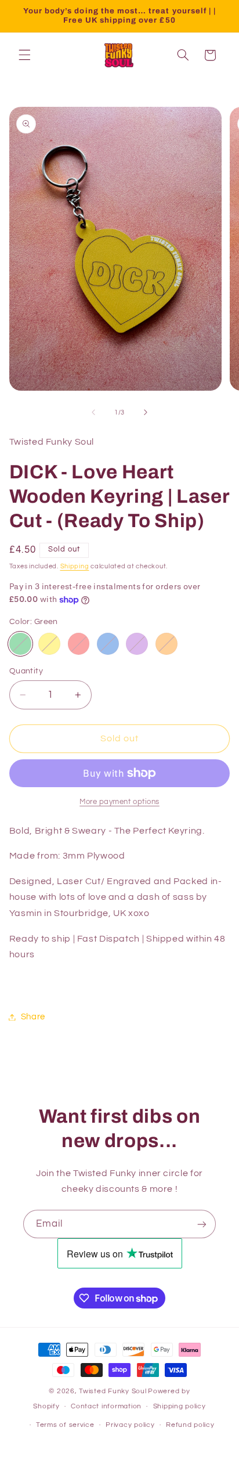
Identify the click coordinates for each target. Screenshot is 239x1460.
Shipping (74, 566)
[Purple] (137, 644)
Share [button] (33, 1016)
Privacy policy (130, 1425)
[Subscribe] (202, 1224)
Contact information (106, 1406)
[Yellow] (49, 644)
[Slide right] (145, 412)
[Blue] (108, 644)
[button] (24, 55)
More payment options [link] (119, 802)
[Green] (20, 644)
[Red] (79, 644)
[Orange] (166, 644)
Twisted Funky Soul (112, 1391)
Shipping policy (179, 1406)
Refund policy (190, 1425)
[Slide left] (93, 412)
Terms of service (65, 1425)
